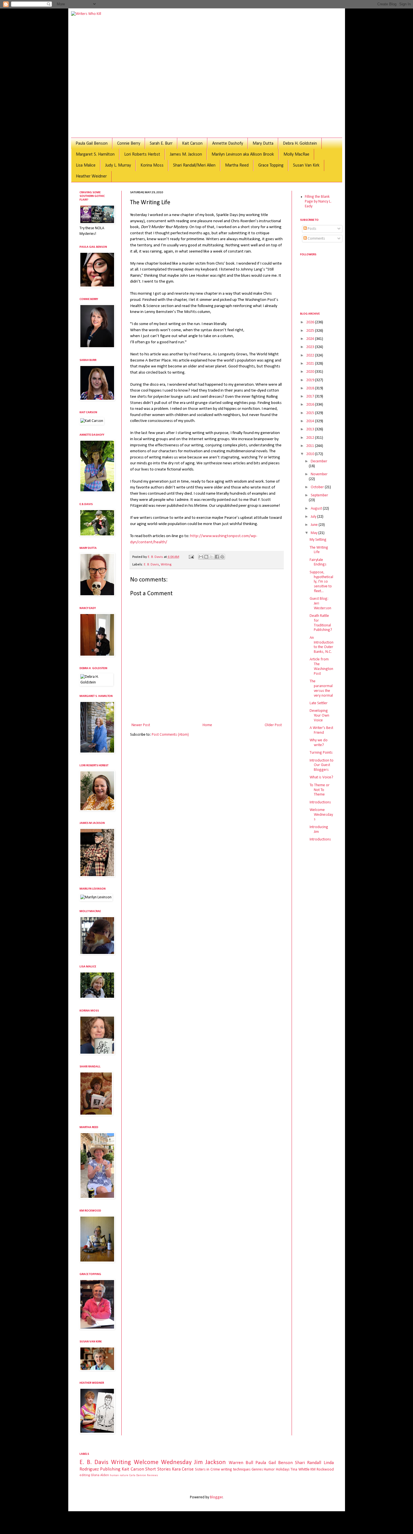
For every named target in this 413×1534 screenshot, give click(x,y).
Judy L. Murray (118, 165)
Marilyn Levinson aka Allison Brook (243, 154)
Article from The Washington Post (321, 666)
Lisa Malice (86, 165)
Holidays (283, 1469)
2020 (310, 372)
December (319, 461)
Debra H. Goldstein (300, 143)
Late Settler (319, 703)
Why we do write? (319, 742)
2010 (310, 454)
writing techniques (235, 1469)
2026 (310, 322)
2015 (310, 413)
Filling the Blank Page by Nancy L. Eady (318, 201)
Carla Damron (137, 1475)
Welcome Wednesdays (321, 815)
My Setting (318, 540)
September (319, 495)
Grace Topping (270, 165)
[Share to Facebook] (217, 557)
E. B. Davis (151, 564)
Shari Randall (308, 1462)
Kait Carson (192, 143)
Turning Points (321, 753)
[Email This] (201, 557)
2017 (310, 396)
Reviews (152, 1475)
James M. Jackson (186, 154)
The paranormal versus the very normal (321, 688)
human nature (119, 1475)
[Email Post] (191, 557)
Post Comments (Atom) (170, 735)
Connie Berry (128, 143)
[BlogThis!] (206, 557)
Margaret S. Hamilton (95, 154)
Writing (166, 564)
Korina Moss (152, 165)
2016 (310, 405)
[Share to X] (211, 557)
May (314, 533)
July (314, 517)
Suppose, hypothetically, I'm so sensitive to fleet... (321, 581)
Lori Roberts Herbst (142, 154)
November (319, 474)
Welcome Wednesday (163, 1462)
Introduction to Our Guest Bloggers (321, 765)
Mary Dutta (263, 143)
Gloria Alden (100, 1475)
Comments (316, 239)
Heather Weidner (91, 176)
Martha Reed (237, 165)
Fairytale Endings (318, 562)
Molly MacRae (296, 154)
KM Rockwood (321, 1469)
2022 (310, 355)
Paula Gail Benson (92, 143)
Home (207, 725)
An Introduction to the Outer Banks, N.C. (321, 645)
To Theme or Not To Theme (320, 790)
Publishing (110, 1469)
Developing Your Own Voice (319, 715)
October (318, 487)
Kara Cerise (183, 1469)
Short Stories (158, 1469)
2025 (310, 331)
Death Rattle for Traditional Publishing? (321, 623)
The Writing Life (319, 550)
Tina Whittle (300, 1469)
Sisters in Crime (207, 1469)
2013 (310, 429)
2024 (310, 339)
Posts (311, 229)
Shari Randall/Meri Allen (194, 165)
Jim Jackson (210, 1462)
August (317, 508)
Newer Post (140, 725)
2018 (310, 388)
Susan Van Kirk (306, 165)
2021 (310, 364)
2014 (310, 421)
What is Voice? (321, 777)
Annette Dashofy (227, 143)
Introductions (320, 802)
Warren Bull (241, 1462)
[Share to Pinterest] (222, 557)
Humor (269, 1469)
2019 (310, 380)
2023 (310, 347)
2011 (310, 446)
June (315, 525)
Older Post (273, 725)
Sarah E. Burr (161, 143)
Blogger (216, 1497)
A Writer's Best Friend (321, 730)
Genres (257, 1469)
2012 (310, 438)
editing (85, 1475)
